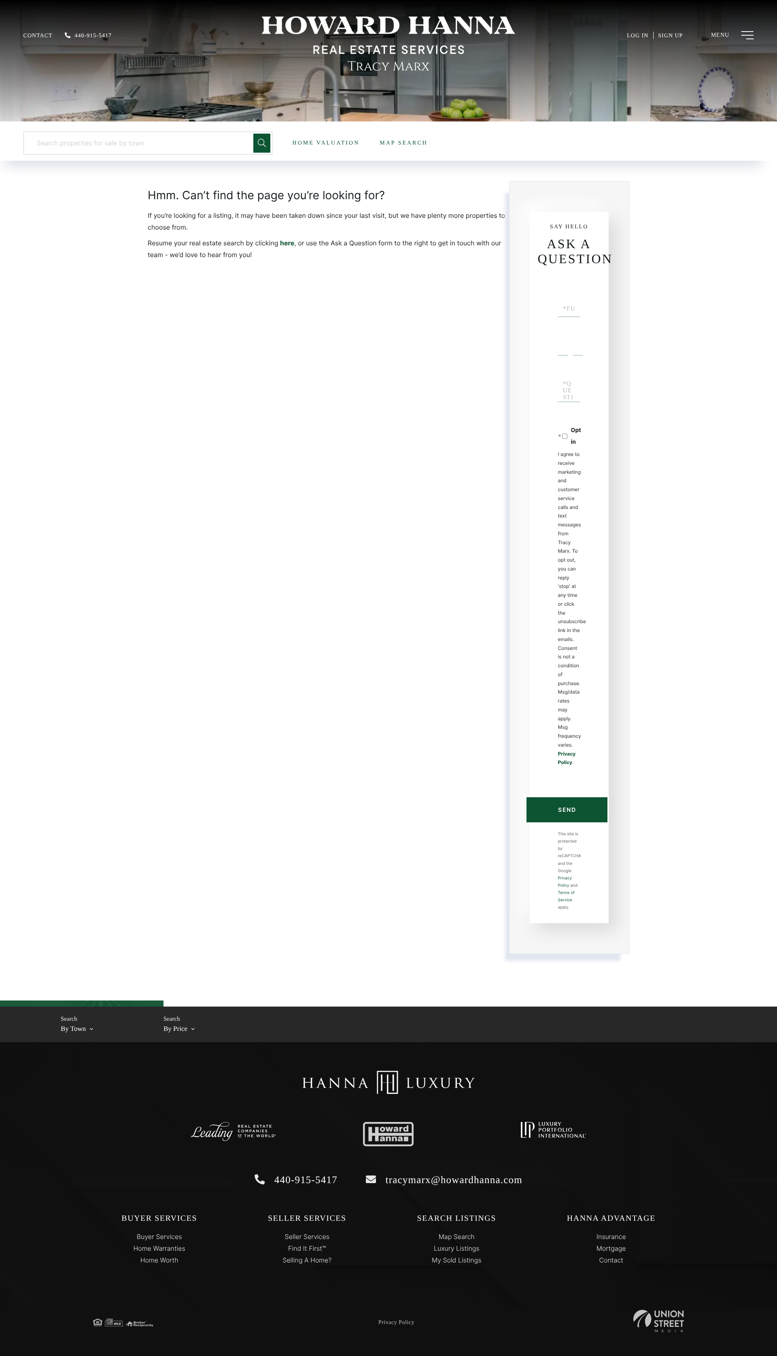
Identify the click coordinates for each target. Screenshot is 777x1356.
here (287, 243)
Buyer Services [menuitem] (159, 1237)
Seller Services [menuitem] (307, 1237)
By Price (175, 1028)
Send (567, 809)
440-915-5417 (93, 36)
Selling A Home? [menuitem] (306, 1260)
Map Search (404, 143)
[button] (261, 143)
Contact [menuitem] (611, 1260)
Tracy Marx (388, 66)
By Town (73, 1028)
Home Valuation (326, 143)
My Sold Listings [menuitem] (456, 1260)
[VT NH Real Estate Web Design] (658, 1321)
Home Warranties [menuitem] (159, 1248)
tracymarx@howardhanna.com (452, 1180)
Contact (38, 36)
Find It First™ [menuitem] (307, 1248)
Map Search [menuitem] (457, 1237)
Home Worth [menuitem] (159, 1260)
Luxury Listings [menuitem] (457, 1248)
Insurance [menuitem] (611, 1237)
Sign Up (670, 36)
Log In (637, 36)
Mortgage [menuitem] (611, 1248)
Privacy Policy (396, 1323)
